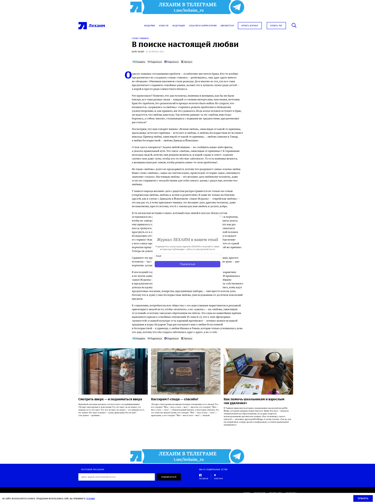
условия (90, 498)
